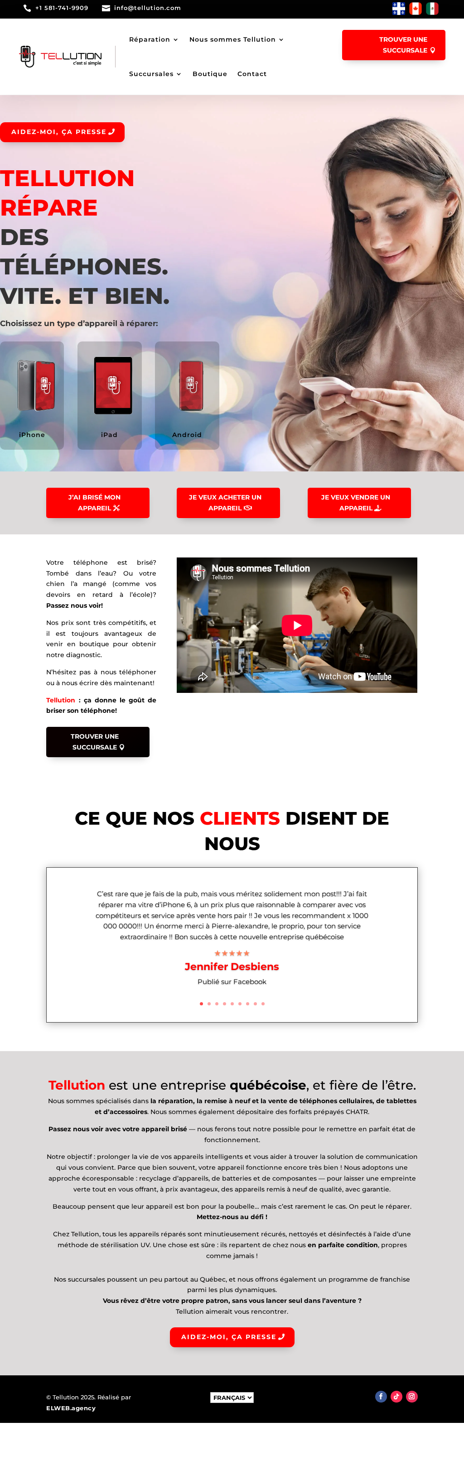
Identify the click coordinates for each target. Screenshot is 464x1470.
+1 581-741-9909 (61, 7)
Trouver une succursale (403, 44)
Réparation (149, 39)
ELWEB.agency (71, 1408)
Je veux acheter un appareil (225, 502)
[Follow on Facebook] (381, 1397)
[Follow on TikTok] (396, 1397)
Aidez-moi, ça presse (58, 132)
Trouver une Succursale (95, 741)
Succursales (151, 74)
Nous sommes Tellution (232, 39)
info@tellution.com (147, 7)
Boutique (210, 74)
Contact (252, 74)
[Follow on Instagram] (412, 1397)
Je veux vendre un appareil (355, 502)
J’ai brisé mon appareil (94, 502)
